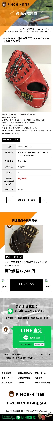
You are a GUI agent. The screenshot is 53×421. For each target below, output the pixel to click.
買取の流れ (6, 372)
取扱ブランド (7, 377)
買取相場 (38, 377)
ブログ (21, 382)
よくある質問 (7, 382)
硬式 (17, 139)
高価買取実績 (24, 377)
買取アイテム (40, 372)
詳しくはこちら (26, 283)
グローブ (7, 139)
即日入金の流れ (25, 372)
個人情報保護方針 (42, 382)
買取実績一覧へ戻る (26, 200)
